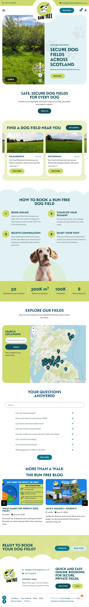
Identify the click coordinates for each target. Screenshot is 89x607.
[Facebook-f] (4, 602)
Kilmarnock (16, 156)
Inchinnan (54, 156)
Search (16, 347)
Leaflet (70, 382)
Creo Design (65, 598)
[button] (40, 80)
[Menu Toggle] (3, 10)
